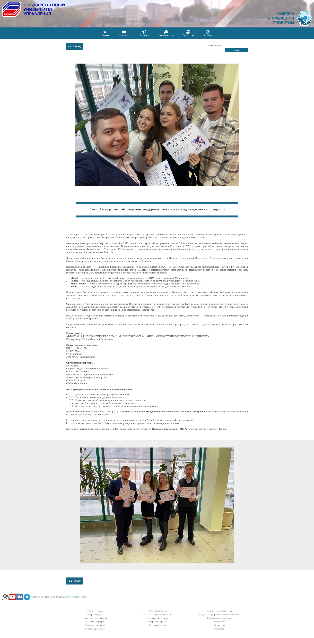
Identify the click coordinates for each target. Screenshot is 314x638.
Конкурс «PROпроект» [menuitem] (157, 621)
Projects (108, 252)
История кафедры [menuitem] (95, 614)
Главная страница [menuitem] (95, 611)
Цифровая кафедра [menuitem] (157, 625)
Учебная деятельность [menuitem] (157, 611)
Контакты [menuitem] (208, 35)
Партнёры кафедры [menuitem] (95, 621)
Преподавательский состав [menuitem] (95, 618)
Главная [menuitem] (105, 35)
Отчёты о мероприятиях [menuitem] (95, 629)
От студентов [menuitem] (219, 621)
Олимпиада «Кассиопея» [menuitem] (157, 618)
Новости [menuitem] (143, 35)
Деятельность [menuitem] (165, 35)
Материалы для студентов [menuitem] (219, 618)
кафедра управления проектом (73, 597)
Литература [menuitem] (188, 35)
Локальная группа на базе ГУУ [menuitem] (157, 614)
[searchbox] (227, 45)
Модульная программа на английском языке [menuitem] (219, 614)
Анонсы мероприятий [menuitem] (95, 625)
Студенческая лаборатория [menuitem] (219, 611)
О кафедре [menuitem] (123, 35)
